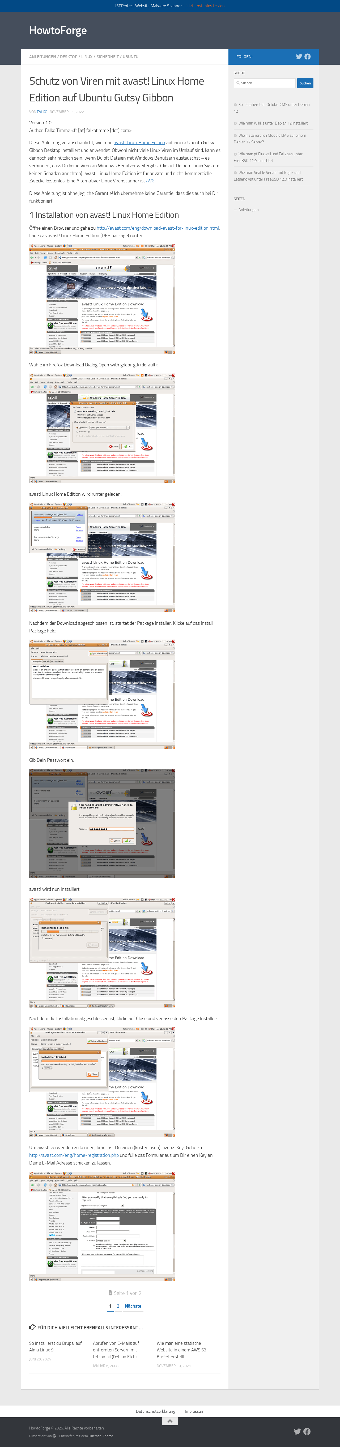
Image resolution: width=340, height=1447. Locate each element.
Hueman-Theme (101, 1436)
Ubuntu (130, 56)
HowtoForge (58, 30)
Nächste (133, 1306)
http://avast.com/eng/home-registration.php (74, 1155)
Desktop (68, 56)
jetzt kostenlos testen (205, 5)
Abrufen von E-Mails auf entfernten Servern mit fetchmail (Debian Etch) (116, 1350)
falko (42, 112)
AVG (150, 181)
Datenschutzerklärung (155, 1411)
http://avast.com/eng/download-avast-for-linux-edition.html (158, 228)
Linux (86, 56)
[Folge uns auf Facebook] (307, 56)
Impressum (194, 1411)
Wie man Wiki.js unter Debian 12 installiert (273, 123)
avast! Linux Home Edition (139, 142)
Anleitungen (42, 56)
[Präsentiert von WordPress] (54, 1436)
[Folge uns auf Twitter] (299, 56)
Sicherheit (107, 56)
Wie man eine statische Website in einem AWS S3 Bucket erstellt (181, 1350)
